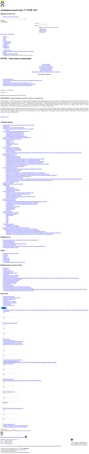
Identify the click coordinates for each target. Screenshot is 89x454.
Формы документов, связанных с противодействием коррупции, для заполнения (25, 172)
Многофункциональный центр (13, 157)
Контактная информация (12, 197)
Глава (4, 39)
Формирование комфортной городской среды (14, 262)
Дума (4, 40)
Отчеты (8, 146)
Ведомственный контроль (9, 199)
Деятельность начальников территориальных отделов (16, 131)
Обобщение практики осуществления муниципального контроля (21, 204)
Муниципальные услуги (9, 155)
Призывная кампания (8, 224)
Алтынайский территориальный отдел (15, 133)
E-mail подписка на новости (10, 302)
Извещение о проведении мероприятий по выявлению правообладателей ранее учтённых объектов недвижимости (33, 232)
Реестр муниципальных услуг (13, 156)
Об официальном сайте (8, 296)
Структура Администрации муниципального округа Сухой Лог (18, 51)
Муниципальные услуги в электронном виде (17, 165)
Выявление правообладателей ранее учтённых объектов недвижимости (23, 230)
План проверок (9, 205)
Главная (5, 36)
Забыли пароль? (43, 30)
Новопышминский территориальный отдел (16, 136)
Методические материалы (12, 171)
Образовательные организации (13, 148)
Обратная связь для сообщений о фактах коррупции (18, 176)
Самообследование (10, 207)
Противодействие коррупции (10, 167)
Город (4, 37)
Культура (5, 269)
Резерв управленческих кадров (13, 195)
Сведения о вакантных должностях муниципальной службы (20, 196)
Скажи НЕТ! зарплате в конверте (11, 275)
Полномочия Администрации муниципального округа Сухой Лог (19, 125)
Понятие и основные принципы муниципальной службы (19, 192)
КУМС (5, 52)
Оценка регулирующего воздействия (12, 138)
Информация (6, 185)
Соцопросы (6, 274)
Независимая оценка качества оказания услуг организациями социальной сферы (25, 158)
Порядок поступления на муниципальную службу (18, 194)
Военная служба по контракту (13, 226)
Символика (6, 255)
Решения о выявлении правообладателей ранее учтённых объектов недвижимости (25, 231)
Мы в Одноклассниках (8, 305)
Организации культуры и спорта (14, 150)
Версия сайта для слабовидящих (11, 16)
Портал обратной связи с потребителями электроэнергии (17, 286)
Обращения (6, 47)
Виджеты (8, 210)
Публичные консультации (12, 143)
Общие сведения (10, 140)
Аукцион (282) (6, 81)
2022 (7, 221)
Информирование (10, 209)
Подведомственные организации (11, 147)
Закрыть (2, 20)
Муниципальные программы (10, 153)
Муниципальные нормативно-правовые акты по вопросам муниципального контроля (26, 201)
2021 (7, 222)
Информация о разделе (11, 214)
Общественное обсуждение (9, 283)
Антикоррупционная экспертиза (14, 170)
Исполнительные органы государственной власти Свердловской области (20, 240)
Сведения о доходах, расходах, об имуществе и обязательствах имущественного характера (27, 173)
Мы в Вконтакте (7, 304)
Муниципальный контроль (9, 200)
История (5, 254)
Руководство (6, 126)
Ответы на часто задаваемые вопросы (15, 166)
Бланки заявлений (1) (8, 79)
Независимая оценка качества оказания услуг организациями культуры (23, 160)
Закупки (5, 45)
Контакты (8, 141)
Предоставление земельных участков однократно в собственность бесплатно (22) (22, 80)
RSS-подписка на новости (9, 301)
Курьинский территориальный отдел (15, 132)
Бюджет (5, 257)
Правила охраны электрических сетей (12, 279)
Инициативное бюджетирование (11, 212)
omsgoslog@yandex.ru (24, 452)
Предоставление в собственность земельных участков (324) (17, 85)
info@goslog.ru (9, 443)
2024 (7, 219)
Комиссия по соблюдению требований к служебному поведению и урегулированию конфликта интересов (31, 175)
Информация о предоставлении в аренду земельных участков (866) (19, 84)
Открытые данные (7, 211)
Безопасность (6, 46)
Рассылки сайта (7, 284)
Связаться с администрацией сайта (11, 297)
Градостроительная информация (11, 253)
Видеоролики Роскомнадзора (10, 281)
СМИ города (6, 259)
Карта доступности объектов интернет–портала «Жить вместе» (18, 288)
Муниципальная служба (9, 191)
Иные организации (10, 151)
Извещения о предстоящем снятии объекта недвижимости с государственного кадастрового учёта (29, 234)
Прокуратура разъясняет (9, 242)
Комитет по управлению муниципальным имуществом (16, 227)
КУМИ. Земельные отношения (10, 53)
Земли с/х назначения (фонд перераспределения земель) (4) (17, 82)
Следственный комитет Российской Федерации (14, 243)
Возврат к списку (5, 116)
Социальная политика (8, 271)
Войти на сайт (4, 34)
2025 (7, 217)
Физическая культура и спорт (10, 273)
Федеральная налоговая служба (10, 247)
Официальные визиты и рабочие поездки (13, 184)
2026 (7, 216)
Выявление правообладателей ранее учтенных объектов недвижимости (20, 229)
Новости (8, 186)
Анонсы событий (10, 187)
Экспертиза (9, 145)
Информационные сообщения (13, 190)
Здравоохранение (7, 270)
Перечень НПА (9, 215)
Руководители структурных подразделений (13, 127)
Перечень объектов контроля (13, 206)
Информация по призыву (12, 225)
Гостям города (6, 258)
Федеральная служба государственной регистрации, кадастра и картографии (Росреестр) (24, 246)
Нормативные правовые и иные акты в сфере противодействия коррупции (24, 168)
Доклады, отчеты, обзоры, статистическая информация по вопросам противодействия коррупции (29, 180)
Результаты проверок (8, 182)
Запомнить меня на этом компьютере (49, 27)
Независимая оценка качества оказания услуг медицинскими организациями (24, 162)
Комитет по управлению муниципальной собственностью (17, 137)
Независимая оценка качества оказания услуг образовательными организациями (25, 161)
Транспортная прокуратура (9, 245)
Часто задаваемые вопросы (12, 181)
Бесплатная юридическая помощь (11, 280)
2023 (7, 220)
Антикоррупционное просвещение (14, 177)
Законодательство (10, 142)
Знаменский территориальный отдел (15, 135)
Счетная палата (7, 41)
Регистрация (42, 32)
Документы (6, 44)
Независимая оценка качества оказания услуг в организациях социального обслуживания (27, 163)
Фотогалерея (6, 260)
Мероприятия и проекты (12, 189)
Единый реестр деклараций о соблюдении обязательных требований (22, 202)
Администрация (7, 42)
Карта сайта (6, 300)
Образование (6, 268)
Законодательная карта (8, 241)
